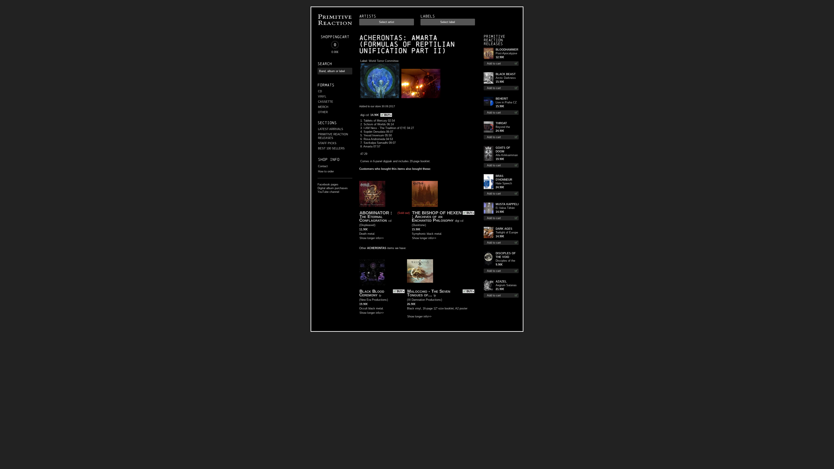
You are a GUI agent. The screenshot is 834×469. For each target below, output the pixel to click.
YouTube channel (328, 191)
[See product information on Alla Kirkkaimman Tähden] (488, 153)
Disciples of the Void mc (505, 261)
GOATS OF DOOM (503, 149)
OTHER (323, 112)
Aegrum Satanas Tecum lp (506, 285)
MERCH (323, 107)
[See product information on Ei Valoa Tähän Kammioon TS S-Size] (488, 208)
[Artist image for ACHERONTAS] (420, 98)
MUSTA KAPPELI (507, 204)
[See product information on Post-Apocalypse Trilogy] (488, 53)
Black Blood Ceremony (371, 293)
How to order (326, 171)
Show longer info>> (371, 238)
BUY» (388, 115)
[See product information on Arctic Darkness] (488, 78)
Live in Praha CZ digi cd (506, 102)
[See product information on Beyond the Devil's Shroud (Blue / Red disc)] (488, 127)
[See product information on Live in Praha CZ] (488, 102)
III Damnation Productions (424, 299)
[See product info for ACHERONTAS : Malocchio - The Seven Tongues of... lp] (420, 271)
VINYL (322, 96)
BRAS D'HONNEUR (504, 177)
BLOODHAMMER (507, 49)
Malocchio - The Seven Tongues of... (428, 293)
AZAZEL (501, 281)
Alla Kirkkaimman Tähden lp (507, 155)
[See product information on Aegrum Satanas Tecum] (488, 285)
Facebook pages (328, 184)
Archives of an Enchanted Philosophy (432, 218)
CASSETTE (325, 101)
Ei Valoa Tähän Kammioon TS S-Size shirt (506, 208)
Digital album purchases (333, 188)
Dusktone (419, 225)
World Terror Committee (384, 61)
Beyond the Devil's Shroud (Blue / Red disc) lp (506, 127)
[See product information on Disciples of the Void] (488, 258)
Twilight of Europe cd (507, 232)
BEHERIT (502, 98)
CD (320, 91)
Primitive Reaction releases (494, 40)
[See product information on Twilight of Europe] (488, 232)
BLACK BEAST (506, 74)
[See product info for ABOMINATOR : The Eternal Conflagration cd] (372, 194)
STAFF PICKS (327, 143)
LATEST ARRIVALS (330, 129)
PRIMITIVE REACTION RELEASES (333, 136)
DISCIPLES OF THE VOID (506, 255)
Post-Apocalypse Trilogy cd (506, 53)
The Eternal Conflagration (373, 218)
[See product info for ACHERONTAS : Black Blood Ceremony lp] (372, 272)
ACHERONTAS (381, 38)
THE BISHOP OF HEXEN (437, 212)
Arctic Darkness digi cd (506, 78)
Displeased (367, 225)
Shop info (328, 159)
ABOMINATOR (374, 212)
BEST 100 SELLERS (331, 148)
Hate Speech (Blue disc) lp (504, 183)
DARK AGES (504, 228)
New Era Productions (373, 299)
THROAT (501, 123)
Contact (323, 166)
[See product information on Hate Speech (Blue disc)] (488, 181)
